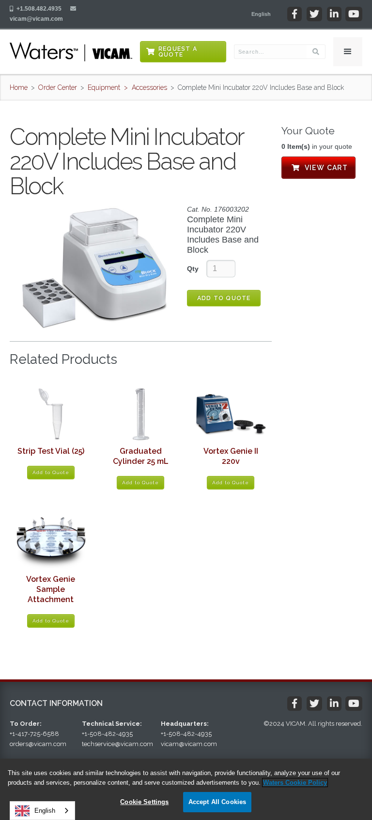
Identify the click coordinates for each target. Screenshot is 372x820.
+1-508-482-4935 (107, 733)
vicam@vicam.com (36, 18)
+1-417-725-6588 (34, 733)
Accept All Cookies (217, 802)
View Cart (318, 168)
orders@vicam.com (38, 744)
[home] (71, 51)
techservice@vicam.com (117, 744)
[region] (186, 789)
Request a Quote (177, 51)
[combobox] (42, 810)
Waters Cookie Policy (295, 782)
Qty (193, 269)
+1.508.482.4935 (39, 8)
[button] (261, 14)
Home (19, 87)
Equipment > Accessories (127, 87)
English (44, 810)
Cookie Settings (144, 802)
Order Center (57, 87)
